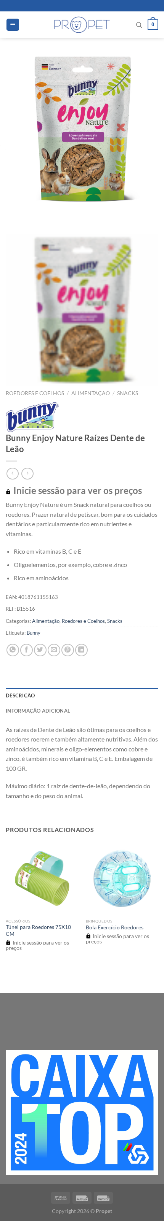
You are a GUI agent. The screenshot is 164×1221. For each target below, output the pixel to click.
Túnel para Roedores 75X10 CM (38, 930)
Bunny (33, 633)
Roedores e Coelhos (35, 393)
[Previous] (13, 212)
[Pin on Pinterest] (67, 650)
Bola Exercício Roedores (114, 927)
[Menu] (12, 25)
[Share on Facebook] (26, 650)
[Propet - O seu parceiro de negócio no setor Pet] (82, 24)
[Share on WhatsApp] (12, 650)
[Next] (34, 212)
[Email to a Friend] (54, 650)
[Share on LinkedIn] (81, 650)
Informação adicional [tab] (38, 711)
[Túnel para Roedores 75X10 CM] (42, 878)
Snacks (127, 393)
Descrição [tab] (20, 695)
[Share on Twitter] (40, 650)
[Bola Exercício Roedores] (122, 878)
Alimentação (90, 393)
